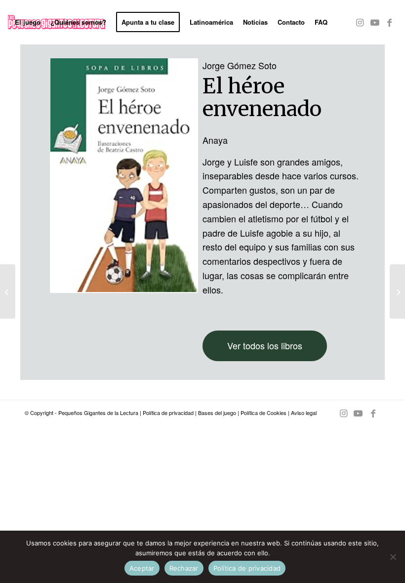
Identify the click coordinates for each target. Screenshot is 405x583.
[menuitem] (27, 22)
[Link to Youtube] (374, 21)
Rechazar (184, 568)
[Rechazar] (393, 557)
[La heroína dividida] (397, 291)
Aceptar (142, 568)
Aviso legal (304, 412)
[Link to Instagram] (360, 21)
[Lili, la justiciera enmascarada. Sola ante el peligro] (7, 291)
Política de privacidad (168, 412)
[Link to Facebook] (389, 21)
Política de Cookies (263, 412)
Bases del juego (217, 412)
